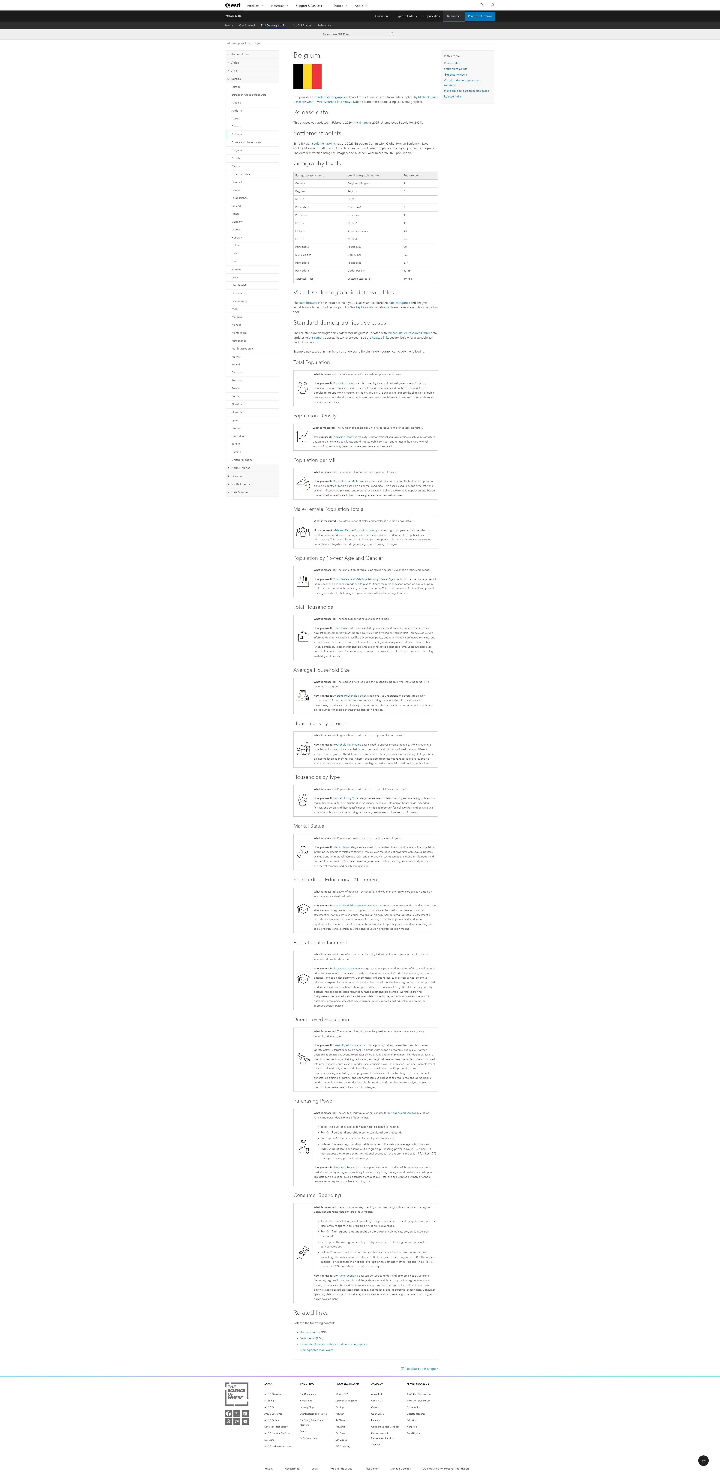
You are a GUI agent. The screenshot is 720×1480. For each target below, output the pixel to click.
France (236, 213)
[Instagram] (236, 1421)
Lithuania (237, 293)
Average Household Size (348, 695)
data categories (399, 303)
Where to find (341, 102)
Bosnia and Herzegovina (246, 142)
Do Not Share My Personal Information (446, 1468)
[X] (236, 1413)
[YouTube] (245, 1421)
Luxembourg (239, 301)
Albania (236, 102)
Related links (380, 337)
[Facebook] (228, 1413)
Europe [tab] (236, 78)
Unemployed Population (347, 1045)
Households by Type (345, 798)
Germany (237, 221)
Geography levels (455, 74)
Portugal (237, 372)
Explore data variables (371, 307)
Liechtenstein (240, 285)
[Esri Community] (228, 1421)
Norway (236, 356)
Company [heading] (376, 1384)
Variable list (307, 1338)
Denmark (237, 182)
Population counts (344, 383)
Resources (454, 16)
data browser (308, 303)
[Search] (481, 5)
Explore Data (405, 16)
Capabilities (431, 16)
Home (229, 25)
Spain (235, 420)
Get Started (247, 25)
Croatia (236, 158)
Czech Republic (241, 174)
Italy (234, 261)
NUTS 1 (299, 199)
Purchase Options (480, 16)
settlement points (324, 143)
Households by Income (347, 744)
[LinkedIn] (245, 1413)
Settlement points (455, 69)
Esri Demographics (274, 25)
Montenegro (239, 333)
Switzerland (238, 436)
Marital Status (341, 847)
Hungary (237, 237)
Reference (324, 25)
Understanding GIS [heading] (347, 1384)
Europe (255, 43)
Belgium (237, 134)
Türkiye (236, 444)
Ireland (236, 253)
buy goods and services (401, 1113)
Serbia (235, 396)
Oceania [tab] (236, 476)
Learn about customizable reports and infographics (333, 1344)
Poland (236, 364)
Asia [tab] (234, 70)
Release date (452, 63)
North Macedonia (242, 348)
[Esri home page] (233, 5)
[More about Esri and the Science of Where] (236, 1394)
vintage (363, 122)
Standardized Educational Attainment (355, 905)
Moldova (237, 317)
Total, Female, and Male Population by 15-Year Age (363, 579)
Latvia (235, 277)
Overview (381, 16)
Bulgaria (237, 150)
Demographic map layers (316, 1350)
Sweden (236, 428)
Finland (236, 206)
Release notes (309, 1332)
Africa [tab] (235, 62)
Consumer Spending (345, 1275)
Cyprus (236, 166)
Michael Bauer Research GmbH (409, 333)
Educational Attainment (347, 968)
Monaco (237, 324)
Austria (236, 118)
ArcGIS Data (233, 15)
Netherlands (239, 340)
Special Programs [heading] (418, 1384)
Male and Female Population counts (355, 530)
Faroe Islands (240, 198)
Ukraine (236, 452)
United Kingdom (242, 459)
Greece (236, 229)
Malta (235, 309)
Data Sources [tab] (239, 492)
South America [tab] (240, 484)
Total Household (343, 628)
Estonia (236, 190)
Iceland (236, 245)
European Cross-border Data (249, 94)
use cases (466, 90)
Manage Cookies (400, 1468)
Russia (235, 388)
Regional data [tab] (240, 54)
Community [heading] (307, 1384)
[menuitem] (279, 1394)
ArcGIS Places (302, 25)
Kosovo (236, 269)
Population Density (343, 437)
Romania (237, 380)
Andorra (237, 110)
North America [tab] (240, 468)
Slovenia (237, 412)
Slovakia (237, 404)
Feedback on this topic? (422, 1368)
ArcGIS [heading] (268, 1384)
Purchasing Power (343, 1167)
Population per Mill (344, 481)
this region (316, 337)
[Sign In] (493, 5)
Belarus (236, 126)
